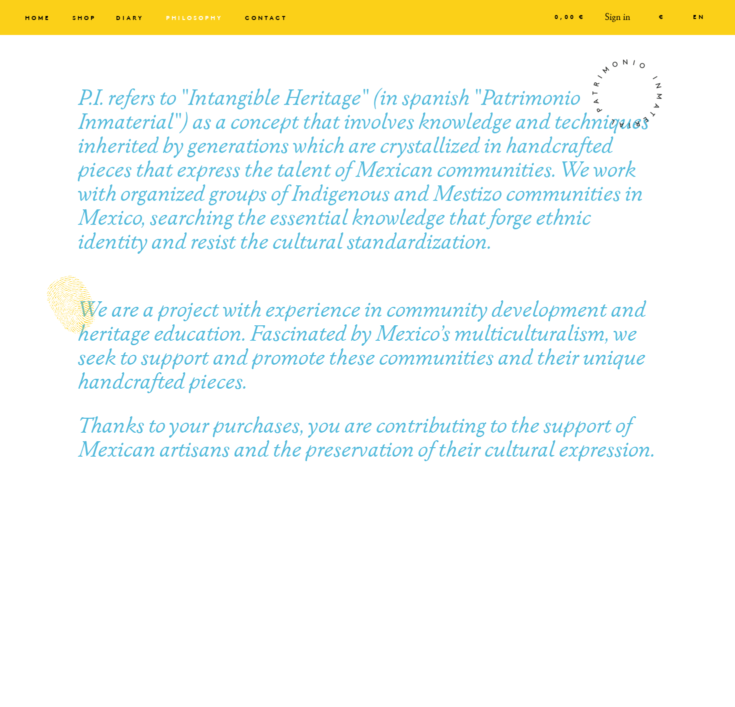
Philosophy (194, 18)
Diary (130, 18)
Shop (84, 18)
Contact (266, 18)
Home (37, 18)
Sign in (617, 17)
